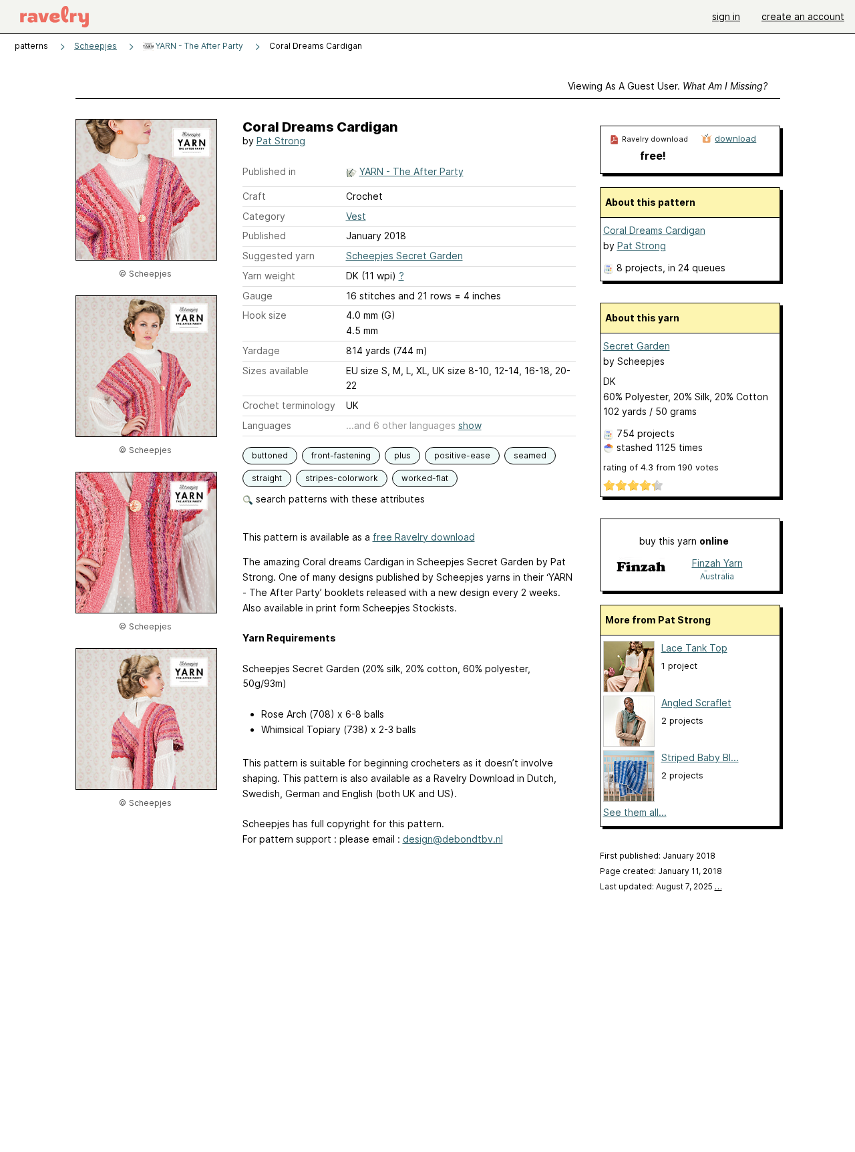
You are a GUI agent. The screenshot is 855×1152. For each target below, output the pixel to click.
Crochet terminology (288, 405)
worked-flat (424, 478)
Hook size (264, 315)
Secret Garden (636, 345)
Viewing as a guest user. (667, 86)
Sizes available (275, 370)
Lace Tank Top (694, 648)
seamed (530, 455)
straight (267, 478)
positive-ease (462, 455)
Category (263, 216)
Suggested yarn (278, 255)
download (735, 138)
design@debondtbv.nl (453, 839)
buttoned (270, 455)
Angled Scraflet (696, 702)
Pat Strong (280, 140)
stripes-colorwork (341, 478)
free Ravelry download (424, 537)
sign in (726, 16)
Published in (269, 171)
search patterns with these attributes (339, 499)
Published (264, 235)
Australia (717, 576)
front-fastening (341, 455)
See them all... (635, 812)
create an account (802, 16)
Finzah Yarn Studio (717, 564)
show (470, 425)
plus (402, 455)
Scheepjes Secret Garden (404, 255)
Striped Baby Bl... (700, 757)
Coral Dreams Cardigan (654, 230)
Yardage (261, 350)
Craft (254, 196)
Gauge (257, 295)
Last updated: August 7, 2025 (661, 886)
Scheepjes (95, 46)
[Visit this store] (640, 569)
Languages (266, 425)
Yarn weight (268, 275)
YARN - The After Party (198, 46)
